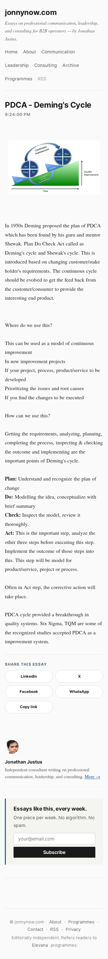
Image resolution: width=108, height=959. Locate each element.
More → (92, 776)
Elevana (40, 945)
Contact (35, 929)
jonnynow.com (30, 12)
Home (11, 52)
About (29, 52)
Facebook (29, 691)
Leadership (17, 65)
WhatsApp (79, 691)
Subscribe (54, 852)
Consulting (45, 65)
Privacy (73, 929)
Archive (70, 65)
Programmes (18, 79)
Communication (58, 52)
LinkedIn (29, 676)
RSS (42, 79)
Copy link (28, 706)
